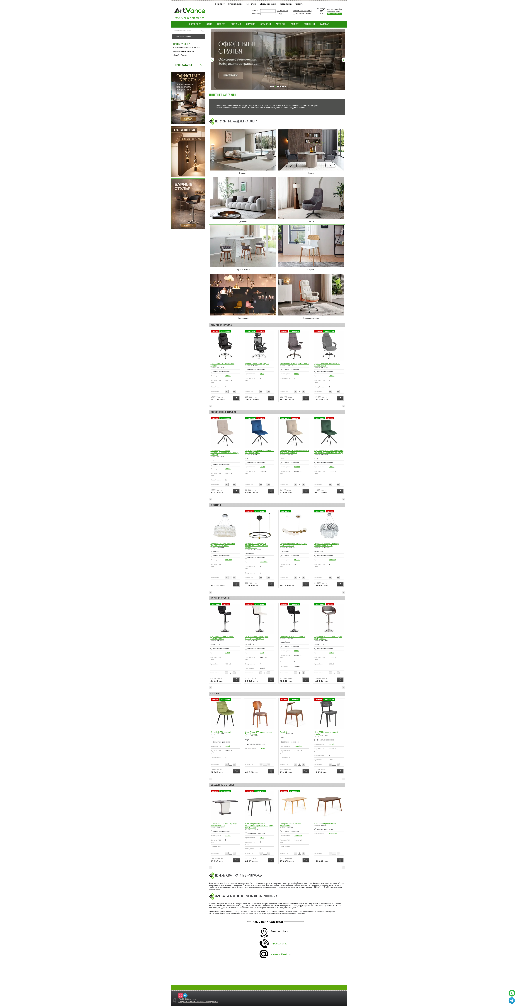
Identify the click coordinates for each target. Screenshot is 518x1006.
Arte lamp (228, 560)
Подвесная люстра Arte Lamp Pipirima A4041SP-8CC (223, 545)
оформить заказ (334, 14)
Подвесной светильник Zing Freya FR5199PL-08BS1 (293, 545)
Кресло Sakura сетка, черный (257, 364)
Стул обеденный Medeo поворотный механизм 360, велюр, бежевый (225, 453)
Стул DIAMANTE (287, 732)
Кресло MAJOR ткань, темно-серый (294, 364)
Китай (262, 374)
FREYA (297, 560)
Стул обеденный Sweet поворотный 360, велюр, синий (259, 452)
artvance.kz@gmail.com (281, 954)
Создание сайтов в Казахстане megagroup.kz (198, 1002)
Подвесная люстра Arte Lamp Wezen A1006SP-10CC (326, 545)
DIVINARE (263, 562)
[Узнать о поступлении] (236, 584)
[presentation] (210, 406)
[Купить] (236, 398)
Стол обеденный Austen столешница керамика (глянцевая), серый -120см (328, 826)
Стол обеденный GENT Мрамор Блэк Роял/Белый (293, 825)
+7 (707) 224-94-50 (181, 18)
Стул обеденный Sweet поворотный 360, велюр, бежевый (294, 452)
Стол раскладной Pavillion (221, 824)
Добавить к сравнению (221, 371)
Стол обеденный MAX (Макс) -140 (259, 814)
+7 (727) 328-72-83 (196, 18)
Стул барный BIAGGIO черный (223, 637)
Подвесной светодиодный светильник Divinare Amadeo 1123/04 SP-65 (256, 546)
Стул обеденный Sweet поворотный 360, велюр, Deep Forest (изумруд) (328, 452)
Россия (228, 376)
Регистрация (282, 10)
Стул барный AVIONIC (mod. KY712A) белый (291, 638)
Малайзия (229, 834)
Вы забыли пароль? (302, 10)
